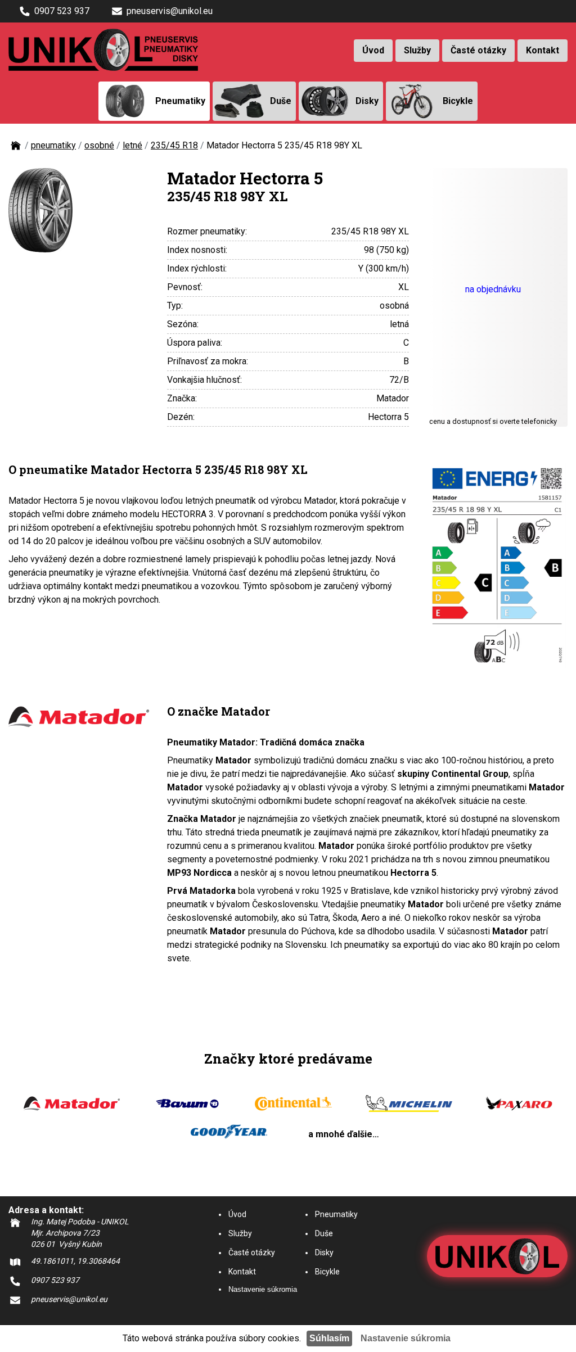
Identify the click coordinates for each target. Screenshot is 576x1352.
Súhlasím (329, 1338)
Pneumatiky (336, 1214)
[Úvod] (15, 149)
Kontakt (542, 50)
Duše (324, 1233)
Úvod (373, 50)
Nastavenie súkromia (262, 1289)
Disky (324, 1252)
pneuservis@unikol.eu (170, 11)
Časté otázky (478, 50)
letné (132, 145)
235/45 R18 (174, 145)
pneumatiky (53, 145)
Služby (417, 50)
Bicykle (327, 1271)
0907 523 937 (61, 11)
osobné (99, 145)
